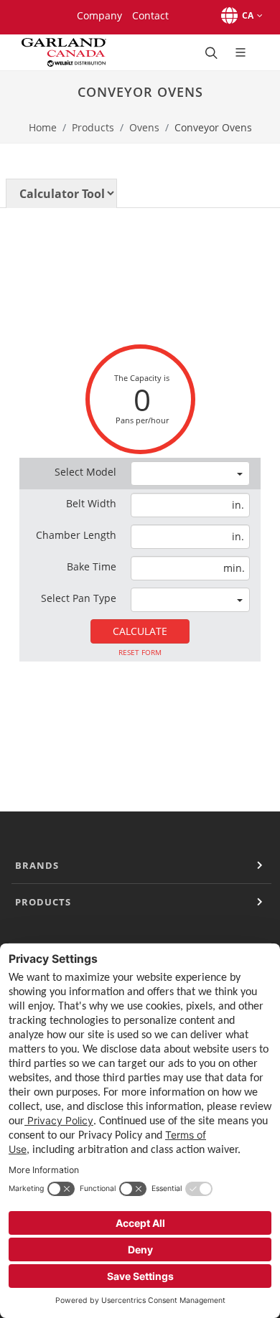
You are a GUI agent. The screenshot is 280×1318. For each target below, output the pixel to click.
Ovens (144, 127)
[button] (239, 16)
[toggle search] (209, 52)
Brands (37, 865)
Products (93, 127)
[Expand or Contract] (259, 865)
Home (43, 127)
